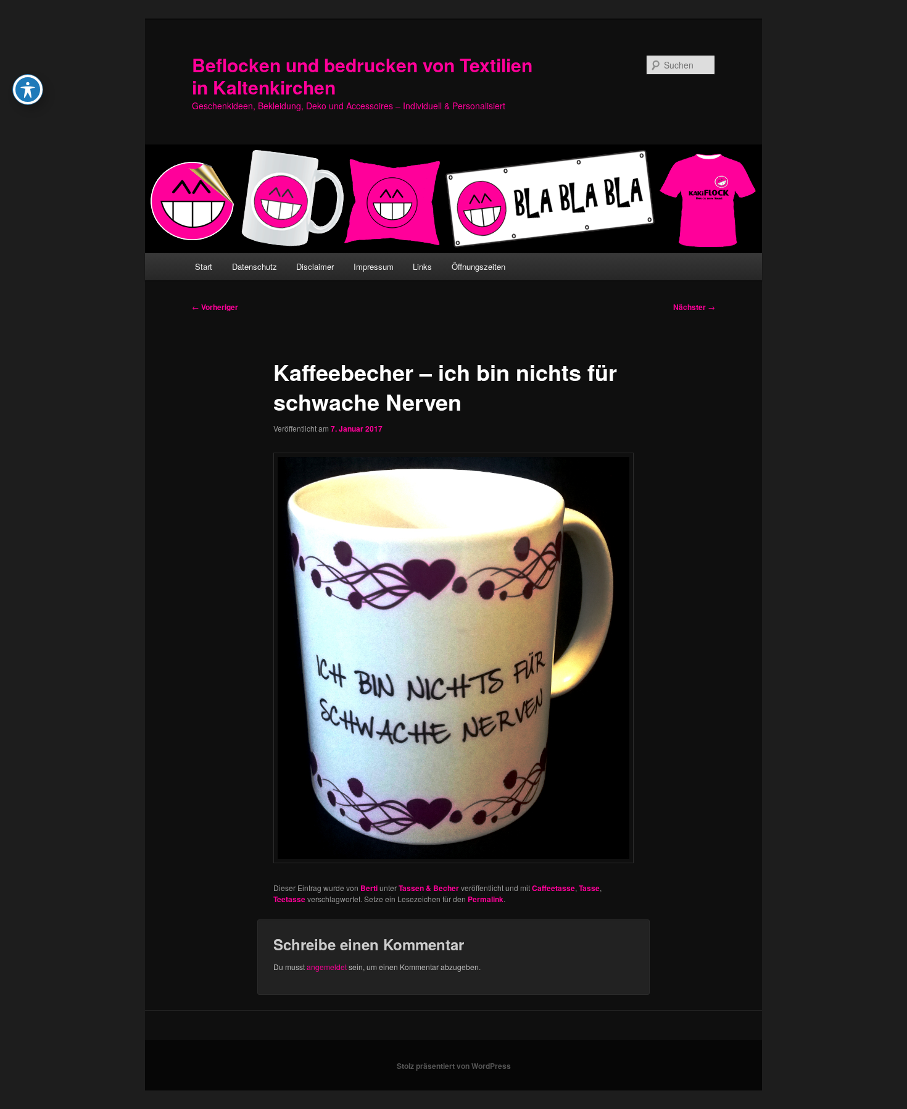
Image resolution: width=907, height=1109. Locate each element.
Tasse (589, 887)
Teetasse (289, 899)
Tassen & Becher (429, 887)
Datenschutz (254, 266)
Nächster (694, 306)
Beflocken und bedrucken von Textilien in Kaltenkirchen (362, 75)
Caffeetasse (553, 887)
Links (422, 266)
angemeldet (327, 966)
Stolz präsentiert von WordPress (454, 1065)
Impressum (374, 266)
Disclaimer (315, 266)
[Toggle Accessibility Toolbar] (28, 89)
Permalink (485, 899)
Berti (369, 887)
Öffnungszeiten (478, 266)
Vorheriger (215, 306)
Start (203, 266)
